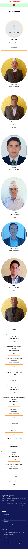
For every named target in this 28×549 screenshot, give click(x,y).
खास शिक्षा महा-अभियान (21, 544)
